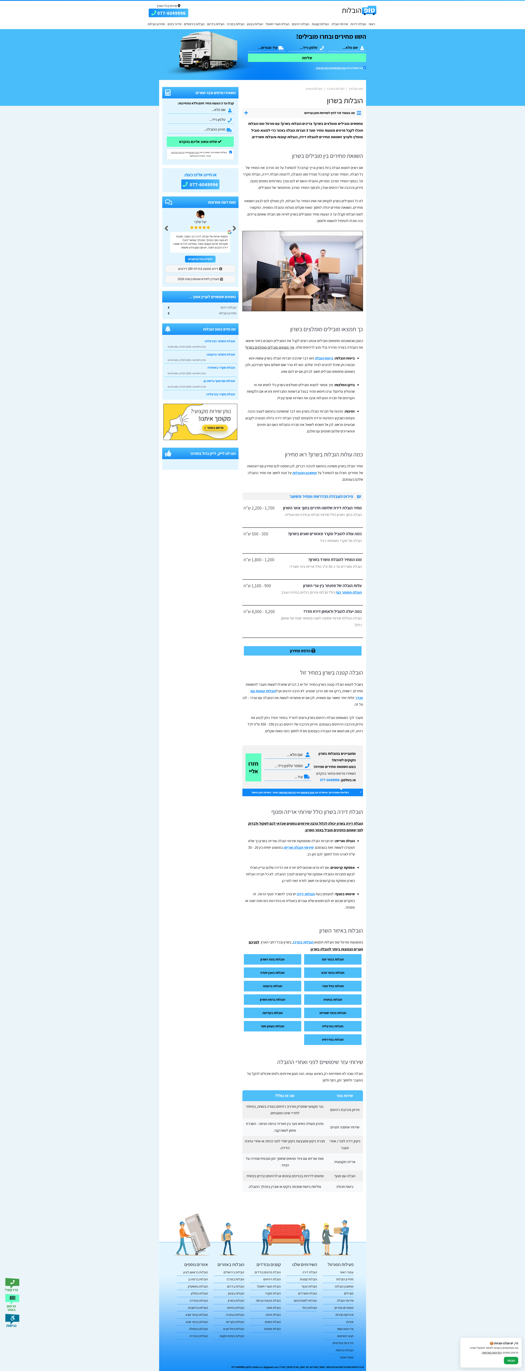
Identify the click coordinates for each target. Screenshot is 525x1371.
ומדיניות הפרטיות (324, 68)
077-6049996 (330, 780)
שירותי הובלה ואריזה (299, 847)
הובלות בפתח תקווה (231, 1336)
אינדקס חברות (345, 1315)
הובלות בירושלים (194, 24)
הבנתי (511, 1360)
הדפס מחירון (300, 651)
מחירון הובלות (156, 24)
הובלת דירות (358, 24)
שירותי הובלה (339, 24)
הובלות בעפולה (198, 1329)
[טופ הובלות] (359, 10)
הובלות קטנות (320, 24)
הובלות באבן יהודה (272, 972)
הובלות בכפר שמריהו (333, 1013)
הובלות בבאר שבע (197, 1315)
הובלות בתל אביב (233, 1329)
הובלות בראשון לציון (195, 1272)
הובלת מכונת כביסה (268, 1300)
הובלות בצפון (255, 24)
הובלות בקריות (235, 1322)
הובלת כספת (273, 1322)
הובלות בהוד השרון (272, 959)
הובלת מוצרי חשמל (277, 24)
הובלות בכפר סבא (332, 972)
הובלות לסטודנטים (305, 1300)
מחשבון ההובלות (304, 472)
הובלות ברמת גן (198, 1279)
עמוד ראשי (347, 1272)
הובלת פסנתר (272, 1329)
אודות (350, 1322)
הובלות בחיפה (235, 1308)
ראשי (372, 24)
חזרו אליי (253, 767)
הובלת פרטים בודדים (268, 1272)
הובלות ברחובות (198, 1308)
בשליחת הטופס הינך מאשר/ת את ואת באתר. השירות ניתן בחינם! (300, 792)
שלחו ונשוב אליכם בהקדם (198, 141)
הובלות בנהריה (198, 1336)
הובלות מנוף (309, 1286)
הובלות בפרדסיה (333, 1039)
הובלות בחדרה (199, 1300)
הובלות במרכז (235, 24)
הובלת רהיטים (300, 24)
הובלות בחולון (199, 1293)
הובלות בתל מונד (333, 986)
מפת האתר (347, 1357)
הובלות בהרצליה (332, 1026)
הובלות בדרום (215, 24)
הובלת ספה (274, 1308)
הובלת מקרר (273, 1293)
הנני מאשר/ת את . (339, 68)
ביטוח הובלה (324, 358)
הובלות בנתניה (332, 999)
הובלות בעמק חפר (272, 1026)
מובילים (349, 1293)
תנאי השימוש (339, 68)
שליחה (307, 57)
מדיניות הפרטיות (287, 792)
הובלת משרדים (307, 1293)
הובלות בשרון (236, 1300)
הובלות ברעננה (272, 986)
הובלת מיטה (273, 1315)
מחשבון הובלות (344, 1286)
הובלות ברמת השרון (272, 999)
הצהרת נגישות (345, 1350)
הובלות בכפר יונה (333, 959)
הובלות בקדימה (272, 1013)
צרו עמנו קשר (345, 1329)
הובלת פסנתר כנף (349, 592)
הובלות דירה (306, 894)
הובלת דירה (309, 1272)
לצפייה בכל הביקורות (200, 259)
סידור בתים (174, 24)
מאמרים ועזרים (344, 1308)
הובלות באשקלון (198, 1286)
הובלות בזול (309, 1308)
